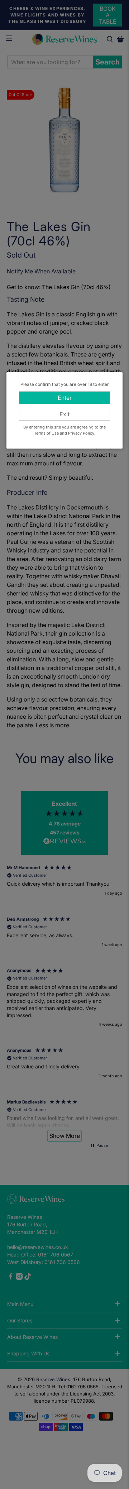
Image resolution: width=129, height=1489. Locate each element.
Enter (65, 397)
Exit (64, 414)
